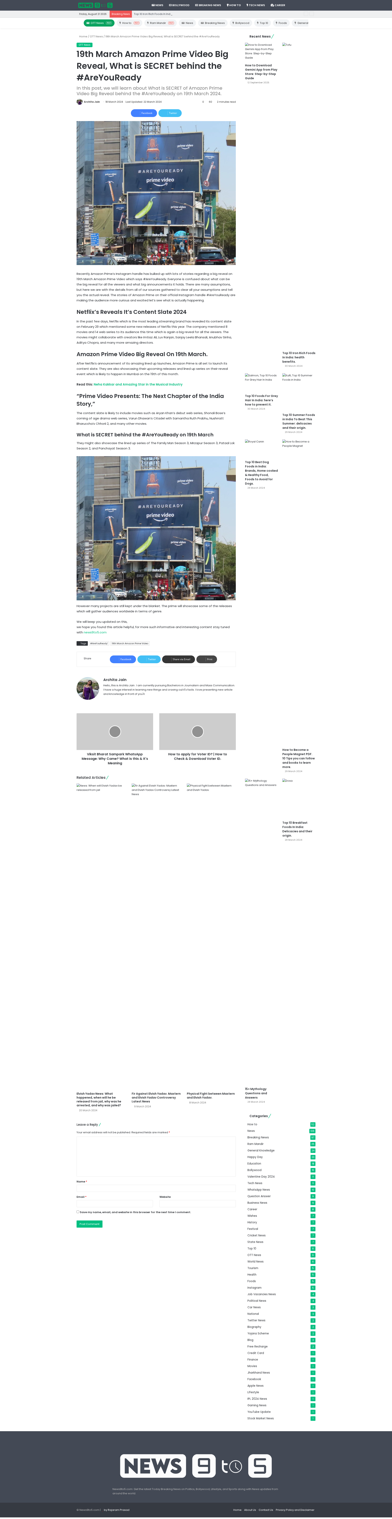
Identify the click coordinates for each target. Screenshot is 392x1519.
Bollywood (180, 5)
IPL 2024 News (257, 1399)
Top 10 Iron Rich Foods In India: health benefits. (164, 14)
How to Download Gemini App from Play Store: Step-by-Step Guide (261, 71)
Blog (250, 1340)
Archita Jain (92, 102)
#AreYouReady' (99, 643)
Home (83, 36)
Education (254, 1164)
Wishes (252, 1216)
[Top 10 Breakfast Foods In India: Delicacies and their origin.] (298, 799)
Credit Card (255, 1353)
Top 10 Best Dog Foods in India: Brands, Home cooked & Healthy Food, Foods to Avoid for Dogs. (261, 473)
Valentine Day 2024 (261, 1177)
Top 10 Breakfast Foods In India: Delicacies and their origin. (297, 829)
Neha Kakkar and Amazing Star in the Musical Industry (138, 384)
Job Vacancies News (261, 1294)
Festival (252, 1229)
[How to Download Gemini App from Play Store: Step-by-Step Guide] (261, 52)
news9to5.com (95, 632)
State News (255, 1242)
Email (82, 1197)
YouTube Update (259, 1412)
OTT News (101, 23)
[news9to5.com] (96, 5)
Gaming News (256, 1405)
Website (165, 1197)
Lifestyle (253, 1392)
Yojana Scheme (258, 1333)
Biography (254, 1327)
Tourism (252, 1268)
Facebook (254, 1379)
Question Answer (259, 1196)
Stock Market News (260, 1418)
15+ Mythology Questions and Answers (256, 1093)
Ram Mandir (161, 23)
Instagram (254, 1288)
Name (82, 1182)
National (253, 1314)
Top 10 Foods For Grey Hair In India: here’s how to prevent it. (261, 400)
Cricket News (256, 1235)
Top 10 (264, 23)
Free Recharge (257, 1346)
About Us (250, 1510)
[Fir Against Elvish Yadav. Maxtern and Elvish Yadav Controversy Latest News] (156, 936)
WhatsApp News (258, 1190)
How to (235, 5)
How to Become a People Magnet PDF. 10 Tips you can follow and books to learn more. (298, 758)
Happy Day (255, 1157)
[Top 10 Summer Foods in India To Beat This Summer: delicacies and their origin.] (298, 392)
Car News (254, 1307)
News (159, 5)
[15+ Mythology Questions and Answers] (261, 932)
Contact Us (266, 1510)
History (252, 1222)
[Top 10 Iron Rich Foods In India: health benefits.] (298, 196)
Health (251, 1275)
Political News (256, 1301)
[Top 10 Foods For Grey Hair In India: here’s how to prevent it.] (261, 382)
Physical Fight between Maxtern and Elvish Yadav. (211, 1096)
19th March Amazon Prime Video (130, 643)
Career (279, 5)
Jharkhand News (258, 1373)
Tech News (256, 5)
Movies (252, 1366)
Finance (252, 1360)
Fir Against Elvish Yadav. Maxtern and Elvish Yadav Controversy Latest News (156, 1097)
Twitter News (256, 1320)
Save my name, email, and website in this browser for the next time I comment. (135, 1212)
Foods (283, 23)
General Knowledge (261, 1150)
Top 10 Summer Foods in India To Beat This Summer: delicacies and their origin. (298, 421)
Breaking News (209, 5)
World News (255, 1262)
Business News (257, 1203)
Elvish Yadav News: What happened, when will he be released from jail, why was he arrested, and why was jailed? (99, 1099)
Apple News (255, 1386)
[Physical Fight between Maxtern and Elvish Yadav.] (211, 936)
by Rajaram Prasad (116, 1510)
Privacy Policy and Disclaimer (295, 1510)
